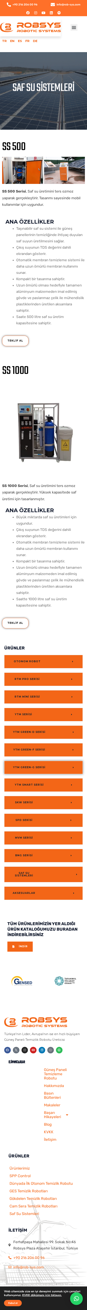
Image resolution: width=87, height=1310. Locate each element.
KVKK (48, 1132)
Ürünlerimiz (20, 1168)
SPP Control (20, 1176)
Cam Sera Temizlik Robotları (33, 1206)
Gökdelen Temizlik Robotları (33, 1198)
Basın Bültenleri (52, 1095)
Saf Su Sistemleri (24, 1213)
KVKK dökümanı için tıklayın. (42, 1295)
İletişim (50, 1139)
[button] (74, 27)
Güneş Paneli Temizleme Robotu (55, 1073)
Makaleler (52, 1105)
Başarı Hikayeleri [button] (52, 1114)
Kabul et (13, 1303)
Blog (48, 1124)
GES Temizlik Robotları (29, 1191)
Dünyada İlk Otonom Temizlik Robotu (41, 1183)
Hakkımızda (54, 1085)
